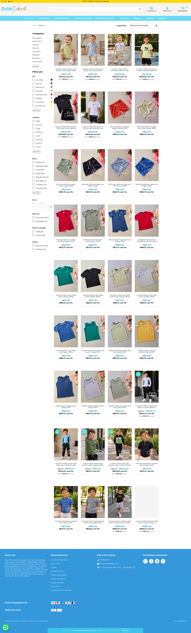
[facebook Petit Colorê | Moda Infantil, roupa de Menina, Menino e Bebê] (5, 1)
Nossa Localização (57, 583)
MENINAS (35, 55)
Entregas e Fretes (57, 571)
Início (34, 25)
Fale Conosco (55, 586)
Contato (54, 567)
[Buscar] (140, 9)
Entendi (125, 630)
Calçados (124, 18)
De (33, 203)
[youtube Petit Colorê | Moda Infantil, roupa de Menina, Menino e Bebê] (9, 1)
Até (42, 203)
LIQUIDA (35, 45)
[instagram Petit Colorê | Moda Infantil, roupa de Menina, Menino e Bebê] (2, 1)
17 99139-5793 (105, 560)
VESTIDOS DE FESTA (83, 18)
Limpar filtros (121, 26)
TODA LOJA (29, 18)
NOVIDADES (44, 18)
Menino (162, 18)
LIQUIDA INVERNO (62, 18)
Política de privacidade (58, 575)
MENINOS (36, 58)
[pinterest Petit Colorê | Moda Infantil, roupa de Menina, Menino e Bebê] (12, 1)
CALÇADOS (36, 51)
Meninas (150, 18)
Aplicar (50, 206)
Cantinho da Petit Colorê (59, 560)
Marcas (137, 18)
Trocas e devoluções (58, 579)
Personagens (37, 38)
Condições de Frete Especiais (61, 590)
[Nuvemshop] (180, 621)
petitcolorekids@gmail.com (109, 564)
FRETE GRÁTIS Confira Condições (95, 1)
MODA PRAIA (37, 62)
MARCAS (35, 48)
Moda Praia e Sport (104, 18)
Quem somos (55, 564)
